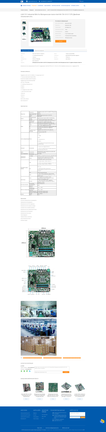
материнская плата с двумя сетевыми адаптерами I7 (71, 357)
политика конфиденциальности (52, 427)
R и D (43, 418)
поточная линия (44, 414)
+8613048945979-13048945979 (46, 1)
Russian (82, 1)
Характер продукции (39, 50)
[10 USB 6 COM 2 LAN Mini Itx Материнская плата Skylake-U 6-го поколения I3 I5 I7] (80, 387)
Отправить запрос (75, 5)
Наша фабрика (47, 5)
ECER (83, 429)
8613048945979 (28, 369)
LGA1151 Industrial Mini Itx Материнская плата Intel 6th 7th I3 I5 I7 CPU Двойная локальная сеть (65, 9)
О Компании (40, 5)
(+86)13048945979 (31, 367)
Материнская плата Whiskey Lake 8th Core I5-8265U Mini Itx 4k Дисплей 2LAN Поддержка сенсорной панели (39, 396)
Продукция (34, 5)
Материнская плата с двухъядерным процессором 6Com (32, 357)
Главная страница (27, 5)
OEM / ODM (44, 416)
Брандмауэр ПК (23, 418)
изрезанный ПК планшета (25, 416)
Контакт (60, 41)
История (34, 414)
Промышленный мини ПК (25, 413)
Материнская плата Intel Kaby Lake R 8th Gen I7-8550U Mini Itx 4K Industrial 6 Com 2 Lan (53, 396)
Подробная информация (27, 50)
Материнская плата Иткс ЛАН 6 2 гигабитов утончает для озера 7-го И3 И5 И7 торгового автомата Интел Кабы (66, 396)
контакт (66, 372)
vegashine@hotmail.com (32, 1)
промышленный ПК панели (25, 414)
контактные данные (65, 5)
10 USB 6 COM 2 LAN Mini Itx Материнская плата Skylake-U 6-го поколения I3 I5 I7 (79, 395)
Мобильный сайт (65, 427)
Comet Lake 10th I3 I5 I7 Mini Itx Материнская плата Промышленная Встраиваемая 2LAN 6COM (26, 396)
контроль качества (56, 5)
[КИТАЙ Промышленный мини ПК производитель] (22, 2)
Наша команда (35, 418)
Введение (35, 413)
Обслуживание (35, 416)
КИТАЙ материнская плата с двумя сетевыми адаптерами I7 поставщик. (34, 429)
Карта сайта (39, 427)
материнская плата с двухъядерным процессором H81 (52, 357)
